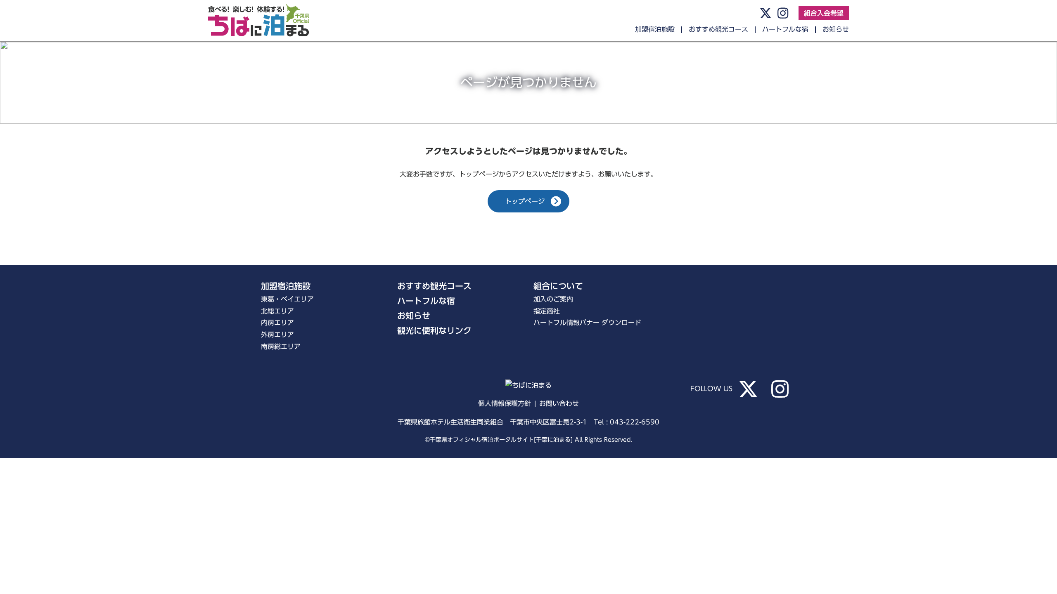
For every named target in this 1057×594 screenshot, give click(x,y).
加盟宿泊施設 (655, 29)
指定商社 (546, 311)
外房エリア (277, 334)
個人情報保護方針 (504, 403)
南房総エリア (281, 346)
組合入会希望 (824, 13)
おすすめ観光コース (718, 29)
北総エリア (277, 311)
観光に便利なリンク (434, 330)
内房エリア (277, 322)
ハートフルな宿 (785, 29)
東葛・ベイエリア (287, 299)
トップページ (525, 201)
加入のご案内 (553, 299)
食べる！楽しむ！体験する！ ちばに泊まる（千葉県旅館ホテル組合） (266, 20)
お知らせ (835, 29)
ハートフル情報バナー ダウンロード (587, 322)
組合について (558, 286)
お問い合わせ (559, 403)
